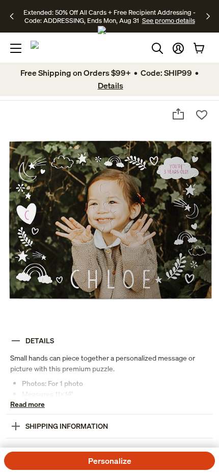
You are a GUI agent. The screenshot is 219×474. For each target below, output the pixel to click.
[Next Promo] (208, 16)
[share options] (178, 114)
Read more (27, 404)
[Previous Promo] (15, 16)
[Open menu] (15, 48)
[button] (178, 48)
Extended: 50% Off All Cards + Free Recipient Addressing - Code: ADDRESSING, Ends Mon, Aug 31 (109, 16)
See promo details (168, 20)
